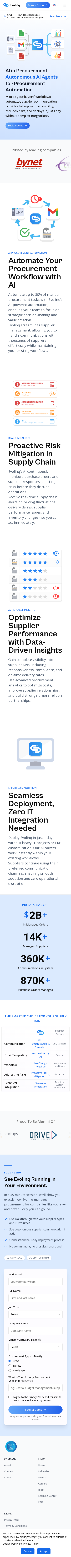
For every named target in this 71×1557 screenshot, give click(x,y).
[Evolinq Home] (13, 5)
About (7, 1465)
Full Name (14, 1290)
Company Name (18, 1323)
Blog (41, 1489)
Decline (27, 1551)
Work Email (15, 1274)
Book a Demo (36, 5)
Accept (44, 1551)
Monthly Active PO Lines (22, 1339)
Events (42, 1477)
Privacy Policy (36, 1397)
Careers (42, 1483)
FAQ (40, 1502)
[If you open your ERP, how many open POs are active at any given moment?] (39, 1340)
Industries (43, 1471)
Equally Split (19, 1370)
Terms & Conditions (15, 1525)
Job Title (13, 1307)
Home (41, 1465)
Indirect (17, 1365)
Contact (8, 1471)
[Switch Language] (56, 5)
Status (8, 1477)
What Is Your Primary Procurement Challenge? (29, 1379)
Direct (16, 1361)
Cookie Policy (10, 1543)
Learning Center (47, 1495)
